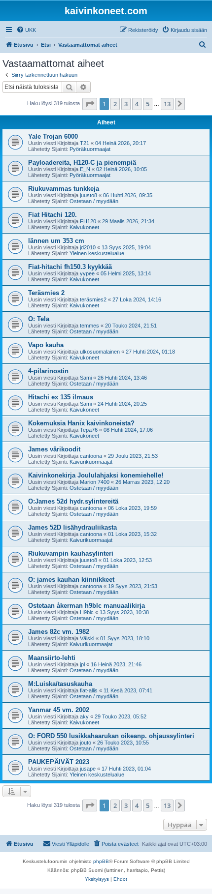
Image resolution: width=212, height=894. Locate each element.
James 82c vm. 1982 (58, 631)
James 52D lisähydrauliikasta (72, 527)
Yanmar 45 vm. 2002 (58, 710)
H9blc (87, 612)
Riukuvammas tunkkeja (63, 188)
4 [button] (137, 103)
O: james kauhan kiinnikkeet (71, 579)
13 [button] (167, 103)
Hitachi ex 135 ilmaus (60, 397)
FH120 (88, 221)
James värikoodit (54, 449)
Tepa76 (89, 430)
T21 (84, 143)
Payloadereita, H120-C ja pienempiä (82, 162)
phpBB (101, 861)
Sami (86, 378)
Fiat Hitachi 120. (52, 214)
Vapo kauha (46, 345)
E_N (85, 169)
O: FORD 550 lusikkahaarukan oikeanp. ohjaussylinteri (111, 736)
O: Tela (38, 319)
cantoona (91, 456)
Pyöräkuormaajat (90, 149)
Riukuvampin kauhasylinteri (70, 553)
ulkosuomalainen (100, 352)
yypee (87, 273)
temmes (89, 325)
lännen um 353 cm (56, 240)
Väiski (87, 638)
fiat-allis (89, 690)
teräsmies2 (93, 299)
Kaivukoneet (84, 227)
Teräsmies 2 (46, 293)
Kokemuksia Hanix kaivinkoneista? (81, 423)
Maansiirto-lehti (51, 657)
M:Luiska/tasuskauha (60, 683)
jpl (82, 664)
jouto (85, 742)
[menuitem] (26, 30)
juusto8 (88, 195)
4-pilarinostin (48, 371)
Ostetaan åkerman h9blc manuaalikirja (86, 605)
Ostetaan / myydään (94, 201)
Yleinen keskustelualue (97, 253)
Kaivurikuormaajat (91, 462)
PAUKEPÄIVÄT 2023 (58, 762)
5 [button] (147, 103)
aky (84, 716)
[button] (89, 104)
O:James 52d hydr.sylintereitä (73, 501)
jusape (88, 769)
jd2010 (88, 247)
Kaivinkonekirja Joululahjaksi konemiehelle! (95, 475)
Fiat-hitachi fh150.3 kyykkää (70, 266)
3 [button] (126, 103)
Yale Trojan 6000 (53, 136)
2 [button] (115, 103)
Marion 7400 (94, 482)
